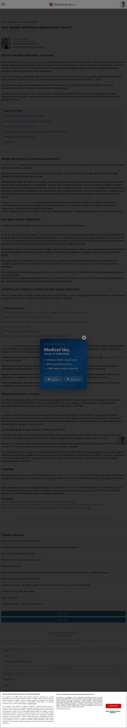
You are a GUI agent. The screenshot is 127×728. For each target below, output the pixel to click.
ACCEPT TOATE (113, 705)
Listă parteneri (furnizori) (63, 708)
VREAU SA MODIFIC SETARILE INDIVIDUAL (113, 712)
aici (8, 716)
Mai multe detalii (32, 703)
